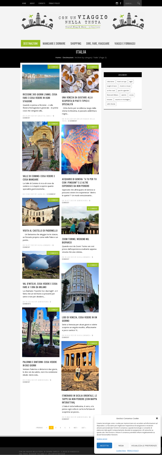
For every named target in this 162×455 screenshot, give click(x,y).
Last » (84, 428)
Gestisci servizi (102, 439)
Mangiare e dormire (54, 43)
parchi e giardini (123, 90)
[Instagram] (117, 3)
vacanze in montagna (122, 99)
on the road (111, 90)
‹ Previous (39, 428)
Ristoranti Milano (112, 95)
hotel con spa (121, 81)
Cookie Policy (121, 451)
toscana (109, 99)
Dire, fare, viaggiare (97, 43)
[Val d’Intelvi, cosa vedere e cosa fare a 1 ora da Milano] (40, 278)
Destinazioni (30, 43)
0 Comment (72, 121)
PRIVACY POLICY (133, 451)
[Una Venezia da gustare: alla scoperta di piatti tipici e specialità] (80, 92)
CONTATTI (41, 3)
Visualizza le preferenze (144, 445)
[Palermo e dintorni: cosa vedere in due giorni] (40, 356)
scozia (131, 95)
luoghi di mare (112, 86)
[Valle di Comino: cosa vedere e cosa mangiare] (40, 170)
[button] (157, 418)
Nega (121, 445)
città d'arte (110, 81)
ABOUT (32, 3)
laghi (131, 81)
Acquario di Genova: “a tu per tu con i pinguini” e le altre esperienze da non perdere (79, 182)
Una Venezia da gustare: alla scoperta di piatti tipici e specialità (77, 101)
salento (123, 95)
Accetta (104, 445)
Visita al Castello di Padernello (40, 230)
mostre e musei (125, 86)
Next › (76, 428)
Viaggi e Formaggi (125, 43)
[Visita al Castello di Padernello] (40, 225)
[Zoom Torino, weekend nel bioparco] (80, 233)
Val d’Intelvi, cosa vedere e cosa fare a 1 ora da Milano (40, 285)
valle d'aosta (111, 104)
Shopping (75, 43)
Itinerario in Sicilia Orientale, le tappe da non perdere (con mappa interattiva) (79, 399)
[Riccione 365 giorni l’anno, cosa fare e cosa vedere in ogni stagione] (40, 89)
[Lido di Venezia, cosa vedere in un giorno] (80, 311)
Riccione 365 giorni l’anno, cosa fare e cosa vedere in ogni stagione (40, 98)
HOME (24, 3)
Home (58, 57)
